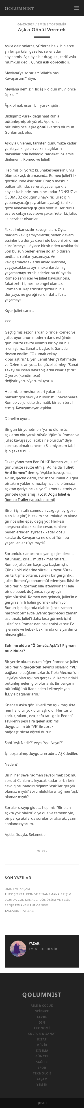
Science (42, 1011)
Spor (42, 1068)
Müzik (42, 1045)
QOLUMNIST (42, 995)
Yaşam (42, 1079)
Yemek (42, 1085)
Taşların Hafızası (20, 911)
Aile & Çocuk (42, 1006)
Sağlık (42, 1062)
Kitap (42, 1039)
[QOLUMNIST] (19, 8)
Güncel (41, 1056)
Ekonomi (42, 1028)
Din (42, 1022)
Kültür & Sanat (42, 1034)
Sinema (42, 1051)
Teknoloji (42, 1073)
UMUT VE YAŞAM (17, 889)
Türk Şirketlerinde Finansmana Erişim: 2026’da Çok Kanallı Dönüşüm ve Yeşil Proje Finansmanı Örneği (39, 899)
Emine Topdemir (52, 24)
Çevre (42, 1017)
